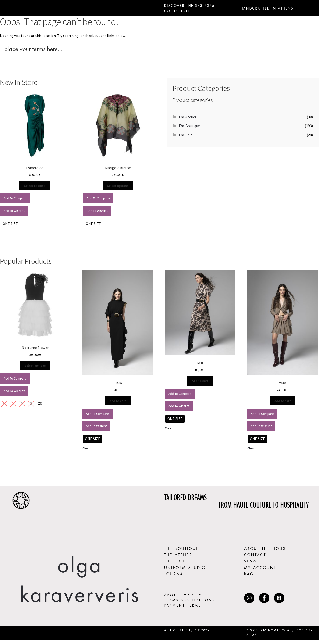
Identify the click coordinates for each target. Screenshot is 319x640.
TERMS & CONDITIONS (189, 600)
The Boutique (189, 125)
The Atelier (187, 116)
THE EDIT (174, 560)
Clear (86, 448)
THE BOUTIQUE (181, 548)
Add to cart (118, 401)
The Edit (185, 134)
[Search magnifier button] (314, 49)
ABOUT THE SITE (182, 594)
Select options (34, 186)
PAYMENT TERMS (183, 605)
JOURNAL (174, 573)
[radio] (10, 223)
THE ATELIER (178, 554)
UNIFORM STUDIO (185, 567)
